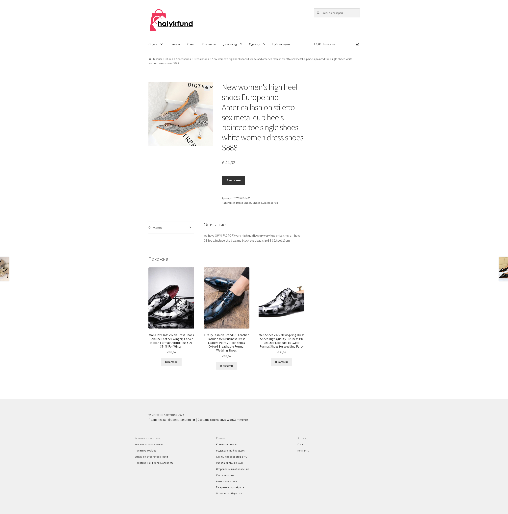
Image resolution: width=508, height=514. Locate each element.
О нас (191, 44)
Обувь (152, 44)
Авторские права (226, 481)
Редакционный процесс (230, 450)
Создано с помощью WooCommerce (223, 420)
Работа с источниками (229, 463)
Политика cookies (145, 450)
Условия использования (149, 444)
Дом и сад (230, 44)
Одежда (254, 44)
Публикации (281, 44)
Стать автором (225, 475)
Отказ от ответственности (151, 456)
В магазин (233, 180)
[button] (207, 88)
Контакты (209, 44)
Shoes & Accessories (178, 59)
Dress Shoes (201, 59)
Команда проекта (227, 444)
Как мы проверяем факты (231, 456)
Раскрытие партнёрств (230, 487)
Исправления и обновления (232, 469)
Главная (174, 44)
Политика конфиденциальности (171, 420)
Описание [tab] (155, 227)
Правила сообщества (229, 493)
